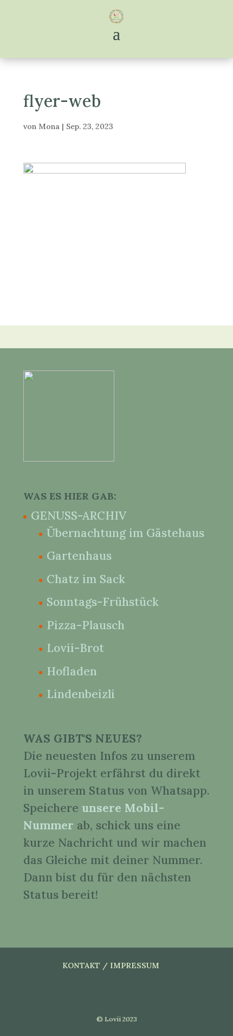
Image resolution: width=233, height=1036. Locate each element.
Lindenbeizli (81, 694)
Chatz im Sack (86, 579)
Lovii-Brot (75, 648)
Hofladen (72, 671)
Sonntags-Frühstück (103, 601)
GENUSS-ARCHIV (78, 515)
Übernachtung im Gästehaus (125, 533)
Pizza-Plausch (86, 625)
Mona (49, 126)
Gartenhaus (79, 555)
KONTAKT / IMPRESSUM (110, 965)
